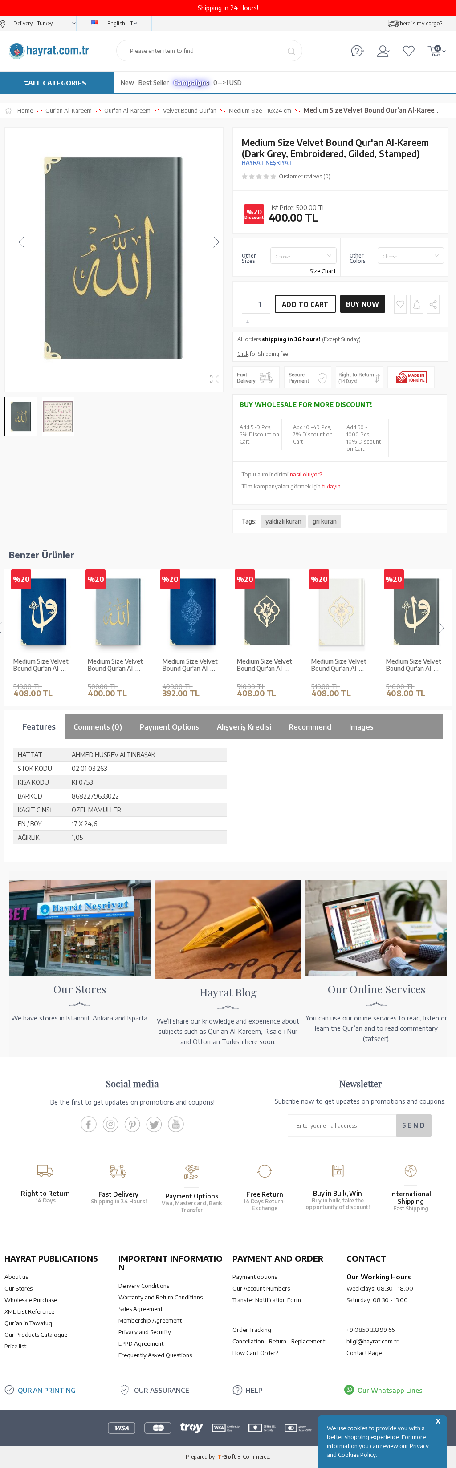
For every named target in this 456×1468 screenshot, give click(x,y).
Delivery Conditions (143, 1285)
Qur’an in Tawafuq (28, 1323)
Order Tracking (251, 1329)
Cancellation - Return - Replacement (278, 1341)
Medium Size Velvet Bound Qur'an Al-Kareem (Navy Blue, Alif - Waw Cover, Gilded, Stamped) (41, 665)
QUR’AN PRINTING (47, 1390)
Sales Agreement (140, 1308)
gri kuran (325, 521)
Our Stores (18, 1288)
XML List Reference (29, 1311)
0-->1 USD (227, 82)
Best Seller (153, 82)
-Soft (227, 1456)
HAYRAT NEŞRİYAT (267, 162)
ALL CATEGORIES (57, 83)
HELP (254, 1390)
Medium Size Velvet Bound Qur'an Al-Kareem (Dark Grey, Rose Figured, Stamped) (264, 665)
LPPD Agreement (140, 1343)
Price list (15, 1346)
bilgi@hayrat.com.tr (372, 1341)
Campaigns (191, 82)
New (127, 82)
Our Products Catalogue (35, 1334)
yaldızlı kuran (283, 521)
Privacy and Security (144, 1331)
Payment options (254, 1276)
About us (16, 1276)
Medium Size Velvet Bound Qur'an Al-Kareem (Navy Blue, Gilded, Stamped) (190, 665)
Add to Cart (305, 304)
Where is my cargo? (418, 23)
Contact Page (364, 1352)
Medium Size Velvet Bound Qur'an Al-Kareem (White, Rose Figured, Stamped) (340, 665)
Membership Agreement (150, 1320)
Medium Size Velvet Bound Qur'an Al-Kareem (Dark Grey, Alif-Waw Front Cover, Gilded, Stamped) (413, 665)
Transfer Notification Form (266, 1299)
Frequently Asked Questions (155, 1355)
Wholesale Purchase (30, 1299)
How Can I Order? (255, 1352)
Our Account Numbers (261, 1288)
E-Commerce (253, 1456)
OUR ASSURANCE (161, 1390)
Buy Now (362, 304)
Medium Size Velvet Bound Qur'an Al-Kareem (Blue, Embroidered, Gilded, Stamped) (116, 665)
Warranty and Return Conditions (160, 1297)
